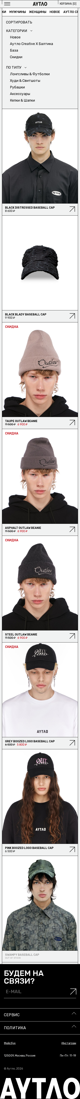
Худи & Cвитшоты (25, 81)
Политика (15, 1028)
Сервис (12, 1015)
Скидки (16, 57)
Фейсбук (10, 1043)
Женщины (31, 12)
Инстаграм (69, 1043)
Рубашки (17, 87)
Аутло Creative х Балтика (31, 44)
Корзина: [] (68, 3)
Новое (48, 12)
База (14, 50)
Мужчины (11, 12)
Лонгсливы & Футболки (30, 74)
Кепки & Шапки (22, 100)
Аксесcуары (20, 94)
